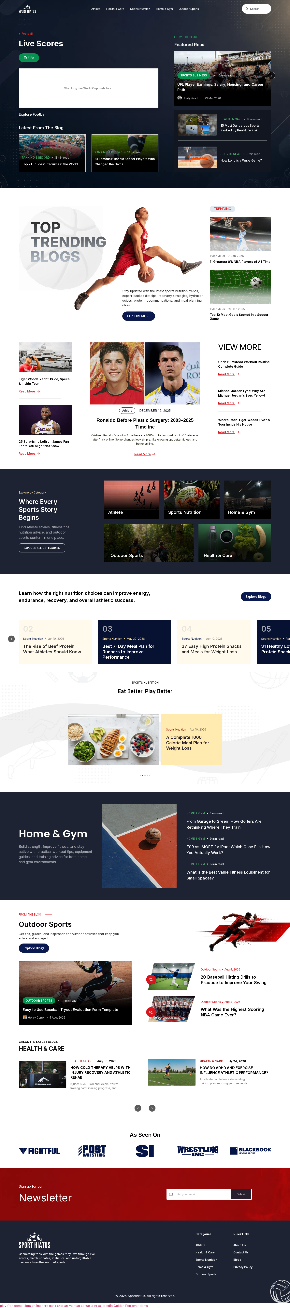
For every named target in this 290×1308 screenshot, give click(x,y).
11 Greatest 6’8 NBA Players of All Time (240, 262)
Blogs (237, 1259)
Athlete (95, 8)
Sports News (231, 154)
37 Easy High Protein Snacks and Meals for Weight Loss (212, 649)
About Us (239, 1245)
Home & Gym (164, 8)
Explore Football (33, 114)
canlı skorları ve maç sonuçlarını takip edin (81, 1306)
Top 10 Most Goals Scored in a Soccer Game (239, 317)
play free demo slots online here (24, 1306)
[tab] (29, 57)
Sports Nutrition (140, 8)
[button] (174, 75)
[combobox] (256, 9)
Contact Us (241, 1252)
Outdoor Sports (189, 8)
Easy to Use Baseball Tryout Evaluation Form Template (70, 1010)
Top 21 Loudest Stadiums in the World (50, 164)
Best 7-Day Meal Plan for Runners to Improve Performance (128, 652)
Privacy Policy (243, 1267)
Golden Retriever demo (131, 1306)
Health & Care (115, 8)
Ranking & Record (36, 157)
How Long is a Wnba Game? (241, 160)
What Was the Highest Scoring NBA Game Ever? (232, 1012)
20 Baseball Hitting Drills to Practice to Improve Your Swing (234, 979)
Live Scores (41, 43)
